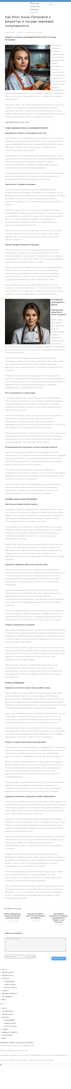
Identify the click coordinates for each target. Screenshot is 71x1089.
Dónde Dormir (8, 972)
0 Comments (39, 32)
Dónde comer (7, 975)
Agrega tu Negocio (9, 993)
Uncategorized (29, 32)
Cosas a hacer (10, 984)
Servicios (5, 978)
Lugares (5, 990)
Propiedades (9, 981)
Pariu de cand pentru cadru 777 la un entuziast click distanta (35, 916)
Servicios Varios (10, 987)
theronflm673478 (10, 32)
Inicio (4, 969)
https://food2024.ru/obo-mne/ (17, 122)
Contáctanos (7, 996)
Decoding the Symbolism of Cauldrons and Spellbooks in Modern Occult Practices (58, 918)
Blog (4, 999)
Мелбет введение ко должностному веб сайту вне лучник (12, 916)
